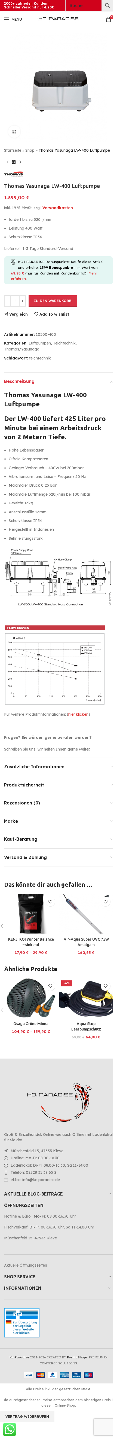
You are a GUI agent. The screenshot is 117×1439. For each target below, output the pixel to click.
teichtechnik (40, 358)
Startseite (12, 150)
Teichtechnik (64, 343)
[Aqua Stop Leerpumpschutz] (86, 998)
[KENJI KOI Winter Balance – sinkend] (31, 914)
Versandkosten (57, 207)
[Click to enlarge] (14, 132)
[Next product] (20, 162)
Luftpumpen (40, 343)
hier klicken (78, 714)
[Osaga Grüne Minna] (31, 998)
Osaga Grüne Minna (30, 1024)
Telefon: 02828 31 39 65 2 (33, 1172)
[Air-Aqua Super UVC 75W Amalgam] (86, 914)
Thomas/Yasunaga (21, 349)
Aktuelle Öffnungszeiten (25, 1265)
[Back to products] (14, 162)
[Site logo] (58, 19)
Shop (30, 150)
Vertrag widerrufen (27, 1416)
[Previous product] (7, 162)
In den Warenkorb (53, 300)
